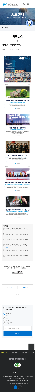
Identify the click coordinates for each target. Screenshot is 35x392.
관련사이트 (13, 372)
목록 (17, 294)
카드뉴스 (7, 28)
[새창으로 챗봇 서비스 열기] (29, 23)
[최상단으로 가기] (31, 347)
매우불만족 (9, 323)
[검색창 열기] (24, 4)
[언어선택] (28, 4)
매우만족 (8, 313)
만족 (7, 316)
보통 (7, 318)
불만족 (8, 320)
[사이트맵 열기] (32, 4)
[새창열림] (17, 365)
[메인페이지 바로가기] (10, 4)
